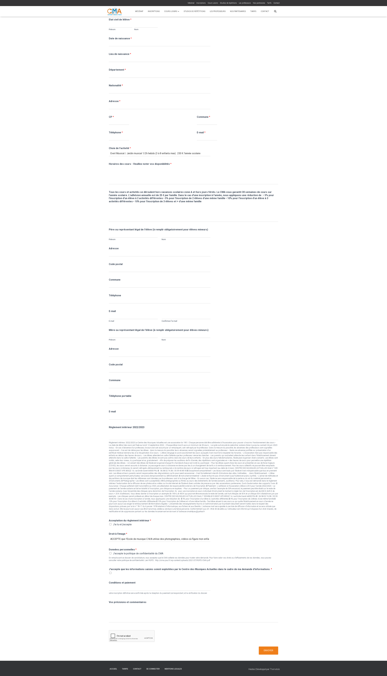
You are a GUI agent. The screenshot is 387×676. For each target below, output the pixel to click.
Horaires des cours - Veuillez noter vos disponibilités (140, 163)
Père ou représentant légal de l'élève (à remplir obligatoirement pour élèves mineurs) (158, 229)
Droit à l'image (118, 533)
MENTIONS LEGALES (173, 669)
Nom (136, 29)
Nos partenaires (259, 3)
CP (111, 116)
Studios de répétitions (228, 3)
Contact (276, 3)
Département (117, 69)
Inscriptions (201, 3)
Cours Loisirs (213, 3)
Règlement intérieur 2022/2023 (126, 427)
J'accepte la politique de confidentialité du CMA (138, 553)
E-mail (201, 132)
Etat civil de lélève (120, 19)
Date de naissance (120, 38)
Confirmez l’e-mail (169, 321)
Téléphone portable (120, 396)
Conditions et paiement (122, 582)
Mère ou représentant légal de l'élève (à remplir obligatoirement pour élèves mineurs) (158, 330)
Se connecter (153, 669)
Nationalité (116, 85)
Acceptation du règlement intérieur (130, 520)
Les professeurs (245, 3)
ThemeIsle (275, 669)
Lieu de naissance (120, 54)
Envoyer (268, 650)
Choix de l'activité (120, 148)
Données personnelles (123, 549)
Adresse (114, 101)
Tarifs (269, 3)
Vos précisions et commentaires (127, 602)
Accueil (113, 669)
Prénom (112, 29)
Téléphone (116, 132)
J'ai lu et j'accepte (122, 524)
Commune (203, 116)
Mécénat (191, 3)
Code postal (116, 264)
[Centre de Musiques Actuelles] (114, 11)
